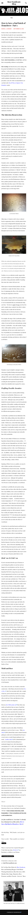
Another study (8, 739)
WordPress (17, 912)
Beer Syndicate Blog (14, 3)
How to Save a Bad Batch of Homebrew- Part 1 (13, 24)
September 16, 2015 (18, 28)
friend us (15, 850)
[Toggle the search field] (26, 3)
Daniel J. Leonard (6, 28)
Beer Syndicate (21, 867)
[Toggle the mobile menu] (2, 3)
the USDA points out (11, 705)
